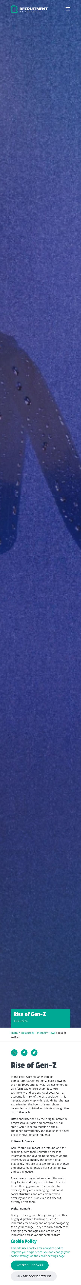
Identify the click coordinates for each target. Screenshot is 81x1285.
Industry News (46, 1032)
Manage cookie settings (33, 1276)
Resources (27, 1032)
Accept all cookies (29, 1265)
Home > (16, 1032)
